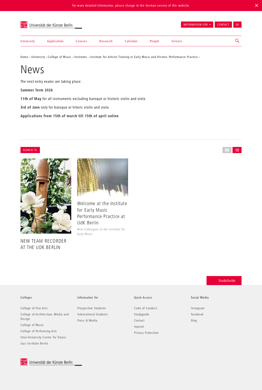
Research (106, 41)
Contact (223, 24)
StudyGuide (227, 280)
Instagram (198, 308)
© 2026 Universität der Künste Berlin (41, 360)
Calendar (131, 41)
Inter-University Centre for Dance (43, 337)
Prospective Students (91, 308)
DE (237, 24)
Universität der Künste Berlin (36, 22)
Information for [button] (195, 24)
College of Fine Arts (34, 308)
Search (28, 150)
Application (55, 41)
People (154, 41)
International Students (92, 314)
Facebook (197, 314)
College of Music (32, 325)
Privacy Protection (146, 333)
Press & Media (87, 320)
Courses (81, 41)
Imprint (139, 326)
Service (177, 41)
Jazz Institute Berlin (34, 343)
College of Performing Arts (38, 331)
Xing (194, 320)
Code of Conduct (145, 308)
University (27, 41)
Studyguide (141, 314)
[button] (237, 41)
